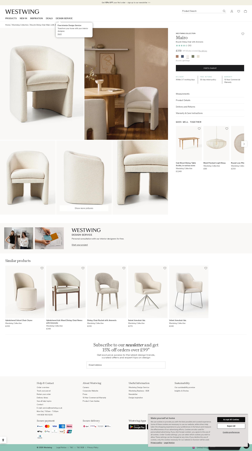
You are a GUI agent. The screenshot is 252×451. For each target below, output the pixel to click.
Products (11, 18)
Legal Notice (61, 447)
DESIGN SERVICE (64, 18)
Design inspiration (136, 397)
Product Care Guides (91, 401)
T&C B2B (80, 447)
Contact (40, 404)
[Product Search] (224, 10)
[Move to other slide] (244, 144)
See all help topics (44, 401)
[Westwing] (22, 11)
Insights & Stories (182, 391)
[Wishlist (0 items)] (238, 11)
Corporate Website (90, 391)
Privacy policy (156, 443)
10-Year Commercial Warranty (94, 397)
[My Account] (232, 11)
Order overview (43, 387)
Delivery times (42, 397)
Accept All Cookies (231, 419)
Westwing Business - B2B (139, 391)
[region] (198, 430)
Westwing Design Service (139, 387)
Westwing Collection (20, 25)
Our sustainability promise (185, 387)
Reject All (231, 426)
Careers (86, 387)
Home (7, 25)
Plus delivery (202, 51)
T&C (71, 447)
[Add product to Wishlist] (243, 34)
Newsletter (133, 394)
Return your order (44, 394)
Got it (60, 34)
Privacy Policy (92, 447)
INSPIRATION (36, 18)
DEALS (49, 18)
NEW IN (23, 18)
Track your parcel (44, 391)
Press (85, 394)
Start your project (80, 244)
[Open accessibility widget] (3, 440)
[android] (137, 427)
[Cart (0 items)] (245, 11)
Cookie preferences (231, 432)
